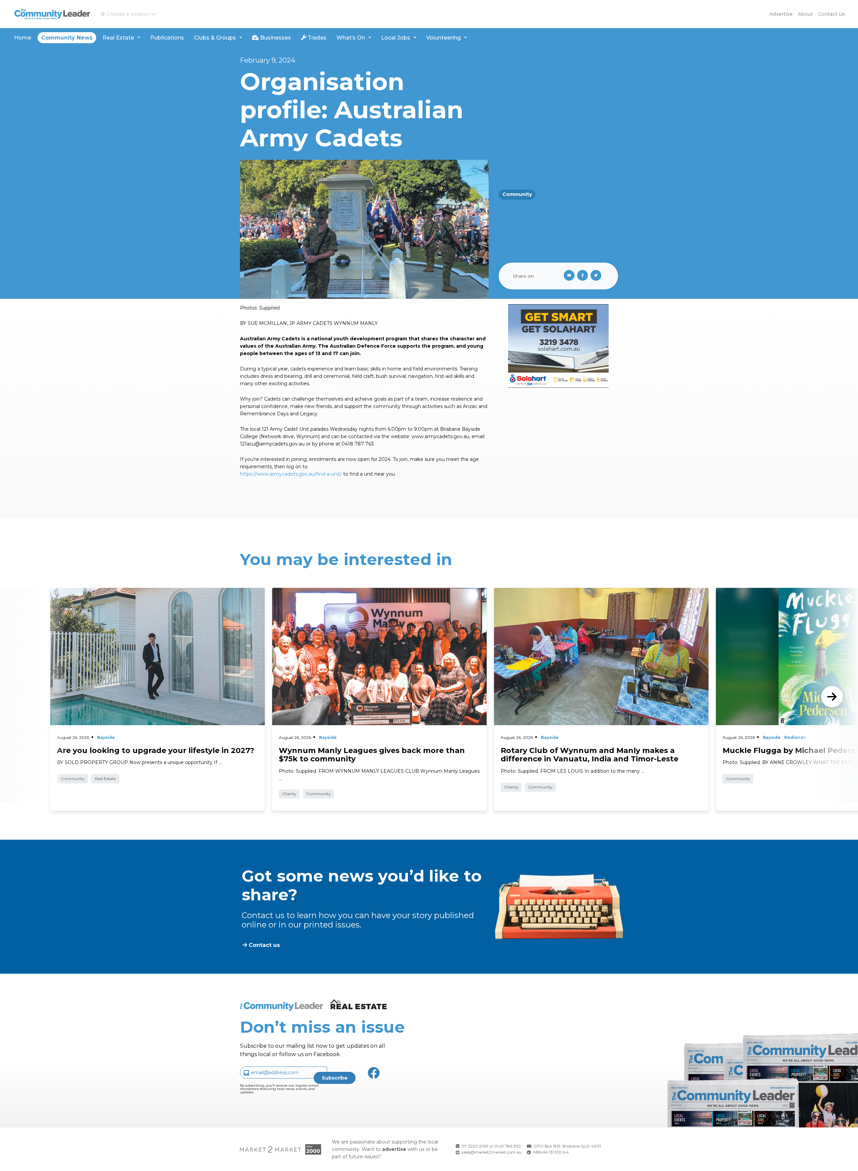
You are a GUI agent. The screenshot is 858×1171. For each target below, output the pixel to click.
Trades (316, 38)
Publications (167, 38)
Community (517, 194)
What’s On (350, 38)
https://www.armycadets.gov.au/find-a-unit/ (291, 474)
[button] (128, 14)
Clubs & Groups (215, 38)
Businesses (275, 38)
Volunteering (443, 38)
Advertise (781, 14)
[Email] (567, 276)
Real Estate (118, 38)
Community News (67, 38)
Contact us (831, 14)
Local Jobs (395, 38)
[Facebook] (584, 276)
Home (22, 38)
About (805, 14)
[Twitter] (597, 276)
